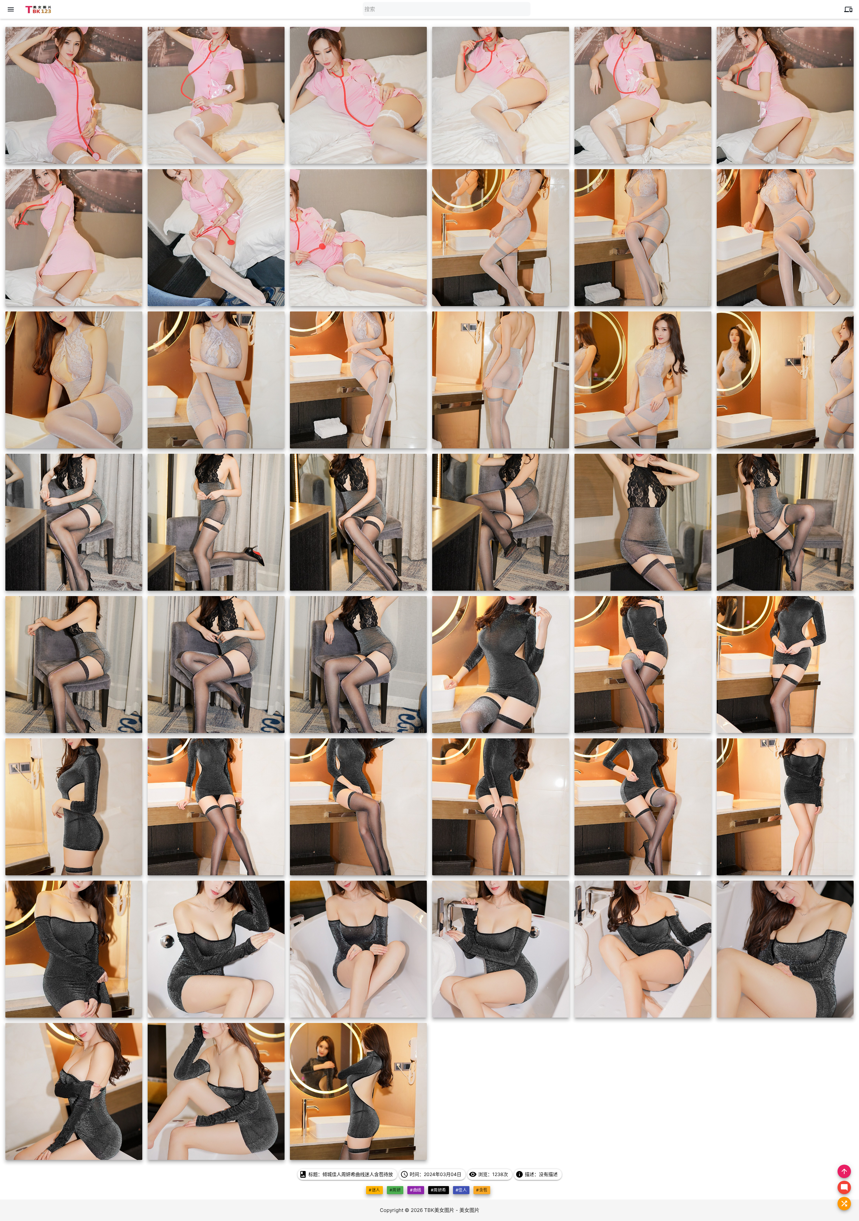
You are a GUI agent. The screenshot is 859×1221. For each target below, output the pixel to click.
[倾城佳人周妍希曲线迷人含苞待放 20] (216, 522)
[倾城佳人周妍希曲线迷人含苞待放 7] (73, 237)
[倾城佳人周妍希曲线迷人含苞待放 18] (785, 379)
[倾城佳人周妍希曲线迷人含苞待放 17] (642, 379)
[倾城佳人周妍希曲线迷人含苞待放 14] (216, 379)
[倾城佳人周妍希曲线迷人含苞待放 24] (785, 522)
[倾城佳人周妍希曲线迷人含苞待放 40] (500, 949)
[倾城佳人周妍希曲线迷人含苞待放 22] (500, 522)
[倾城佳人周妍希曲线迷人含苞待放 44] (216, 1091)
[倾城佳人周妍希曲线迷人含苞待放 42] (785, 949)
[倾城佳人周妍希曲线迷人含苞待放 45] (358, 1091)
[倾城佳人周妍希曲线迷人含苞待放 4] (500, 95)
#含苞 (481, 1189)
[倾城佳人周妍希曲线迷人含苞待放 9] (358, 237)
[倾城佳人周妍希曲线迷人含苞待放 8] (216, 237)
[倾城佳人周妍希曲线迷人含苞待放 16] (500, 379)
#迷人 (374, 1189)
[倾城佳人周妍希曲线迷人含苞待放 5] (642, 95)
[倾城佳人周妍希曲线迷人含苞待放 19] (73, 522)
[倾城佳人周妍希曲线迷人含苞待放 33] (358, 806)
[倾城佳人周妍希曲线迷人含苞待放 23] (642, 522)
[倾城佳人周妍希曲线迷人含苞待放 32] (216, 806)
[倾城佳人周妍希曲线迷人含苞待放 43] (73, 1091)
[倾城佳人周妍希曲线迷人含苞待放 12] (785, 237)
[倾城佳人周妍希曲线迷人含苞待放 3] (358, 95)
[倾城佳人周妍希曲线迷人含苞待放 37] (73, 949)
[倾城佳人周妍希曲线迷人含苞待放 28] (500, 664)
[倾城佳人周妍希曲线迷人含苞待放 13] (73, 379)
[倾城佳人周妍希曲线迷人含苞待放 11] (642, 237)
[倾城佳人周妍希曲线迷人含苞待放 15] (358, 379)
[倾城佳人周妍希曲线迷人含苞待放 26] (216, 664)
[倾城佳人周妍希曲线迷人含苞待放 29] (642, 664)
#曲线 (415, 1189)
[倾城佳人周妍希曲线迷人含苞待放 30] (785, 664)
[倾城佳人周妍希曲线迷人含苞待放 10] (500, 237)
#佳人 (461, 1189)
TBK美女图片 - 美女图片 (451, 1210)
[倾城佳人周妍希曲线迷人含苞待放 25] (73, 664)
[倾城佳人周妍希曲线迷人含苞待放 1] (73, 95)
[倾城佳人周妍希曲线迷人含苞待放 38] (216, 949)
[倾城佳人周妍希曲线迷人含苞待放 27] (358, 664)
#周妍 (395, 1189)
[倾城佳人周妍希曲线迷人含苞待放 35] (642, 806)
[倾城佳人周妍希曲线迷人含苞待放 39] (358, 949)
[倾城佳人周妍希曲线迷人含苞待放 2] (216, 95)
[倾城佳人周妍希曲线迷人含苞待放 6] (785, 95)
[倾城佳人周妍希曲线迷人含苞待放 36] (785, 806)
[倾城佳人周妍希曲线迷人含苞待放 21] (358, 522)
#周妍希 (438, 1189)
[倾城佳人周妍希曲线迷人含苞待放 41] (642, 949)
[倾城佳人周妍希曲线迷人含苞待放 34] (500, 806)
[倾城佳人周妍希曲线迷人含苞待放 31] (73, 806)
